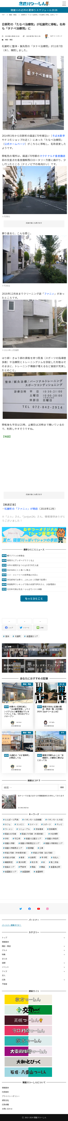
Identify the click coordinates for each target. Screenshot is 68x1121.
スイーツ (33, 824)
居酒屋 (31, 848)
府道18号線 (10, 857)
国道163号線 (10, 833)
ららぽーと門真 (12, 819)
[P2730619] (35, 323)
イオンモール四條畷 (32, 819)
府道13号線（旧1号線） (43, 852)
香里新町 (39, 871)
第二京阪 (54, 862)
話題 (4, 962)
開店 (43, 866)
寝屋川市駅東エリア (54, 843)
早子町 (44, 857)
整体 (7, 636)
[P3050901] (35, 259)
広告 (4, 979)
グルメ (4, 950)
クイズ (4, 971)
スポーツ (47, 824)
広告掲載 (5, 1104)
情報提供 (5, 941)
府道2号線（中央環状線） (16, 852)
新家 (23, 857)
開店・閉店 (8, 40)
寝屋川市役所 (53, 838)
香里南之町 (55, 866)
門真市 (23, 866)
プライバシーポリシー (11, 1096)
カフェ (8, 824)
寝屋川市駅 (10, 843)
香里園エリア (32, 636)
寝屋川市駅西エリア (13, 848)
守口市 (17, 838)
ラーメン (9, 829)
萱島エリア (10, 866)
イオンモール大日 (55, 819)
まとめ (4, 958)
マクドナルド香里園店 (52, 155)
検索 (62, 787)
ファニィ (49, 293)
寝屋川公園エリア (33, 838)
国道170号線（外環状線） (33, 833)
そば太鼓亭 (58, 135)
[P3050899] (35, 189)
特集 (4, 954)
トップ (4, 937)
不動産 (4, 984)
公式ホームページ (14, 144)
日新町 (33, 857)
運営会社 (5, 1100)
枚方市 (34, 862)
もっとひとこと (34, 598)
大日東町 (54, 833)
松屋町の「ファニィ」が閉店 (21, 508)
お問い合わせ (7, 1108)
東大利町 (22, 862)
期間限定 (9, 862)
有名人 (56, 857)
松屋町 (17, 636)
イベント (5, 967)
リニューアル (24, 829)
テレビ (59, 824)
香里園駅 (26, 871)
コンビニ (20, 824)
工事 (41, 848)
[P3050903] (33, 92)
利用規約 (5, 1092)
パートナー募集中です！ (12, 925)
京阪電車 (39, 829)
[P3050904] (35, 395)
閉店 (34, 866)
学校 (7, 838)
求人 (4, 975)
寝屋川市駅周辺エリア (30, 843)
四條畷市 (53, 829)
